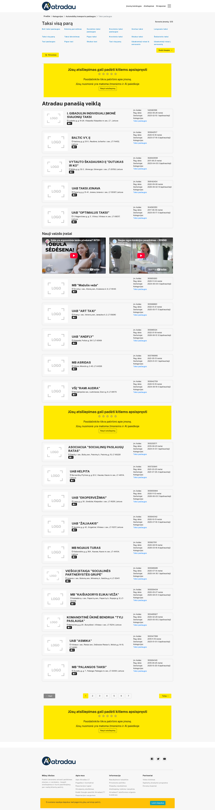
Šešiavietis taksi (161, 37)
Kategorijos (58, 16)
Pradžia (47, 16)
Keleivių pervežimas (73, 29)
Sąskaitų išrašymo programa (155, 783)
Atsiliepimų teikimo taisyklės (122, 789)
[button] (169, 6)
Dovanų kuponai (150, 786)
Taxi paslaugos (48, 42)
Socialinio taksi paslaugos (93, 30)
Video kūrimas (149, 780)
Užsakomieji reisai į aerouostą (162, 43)
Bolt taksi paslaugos (51, 29)
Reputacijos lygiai (83, 786)
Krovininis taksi (116, 37)
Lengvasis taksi (161, 29)
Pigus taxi (68, 42)
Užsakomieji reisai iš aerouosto (140, 43)
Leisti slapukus (158, 803)
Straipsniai (161, 6)
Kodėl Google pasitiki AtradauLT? (90, 792)
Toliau (164, 696)
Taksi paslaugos (140, 121)
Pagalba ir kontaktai (85, 783)
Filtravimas (52, 55)
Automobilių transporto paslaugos (81, 16)
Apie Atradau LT (83, 780)
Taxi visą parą (115, 42)
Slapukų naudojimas (118, 786)
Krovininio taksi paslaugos (116, 30)
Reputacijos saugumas (85, 795)
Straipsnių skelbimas (85, 789)
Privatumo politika (117, 783)
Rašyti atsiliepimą (107, 88)
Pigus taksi (92, 37)
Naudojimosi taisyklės (118, 780)
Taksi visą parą (48, 37)
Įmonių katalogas (134, 6)
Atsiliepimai (149, 6)
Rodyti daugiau (164, 50)
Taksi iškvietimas (72, 37)
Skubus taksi (137, 37)
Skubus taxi (92, 42)
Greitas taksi (137, 29)
